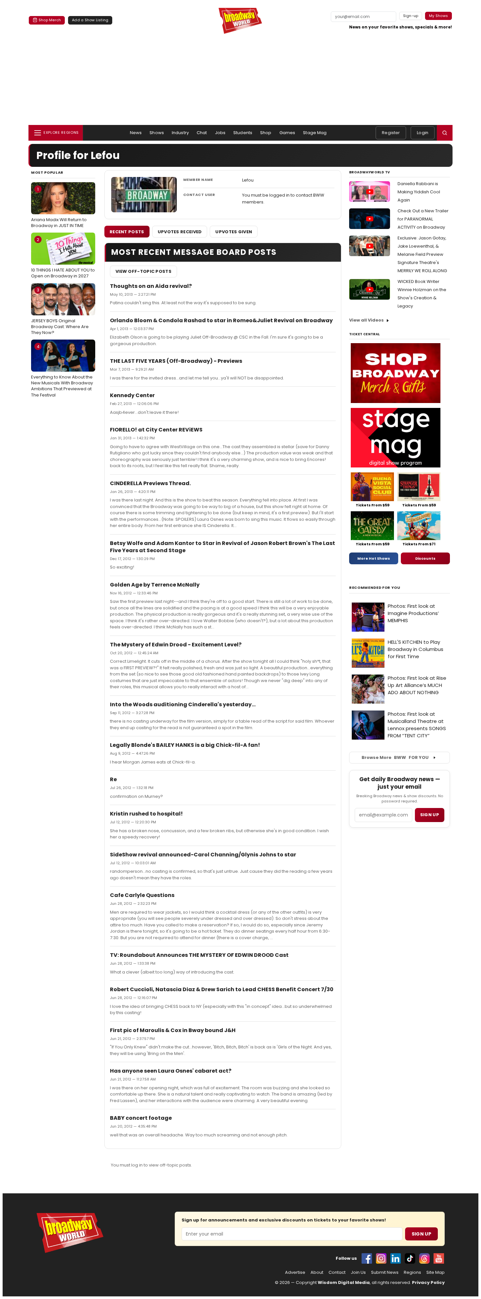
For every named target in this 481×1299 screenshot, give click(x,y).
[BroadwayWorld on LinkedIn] (395, 1258)
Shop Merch (50, 20)
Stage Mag (315, 133)
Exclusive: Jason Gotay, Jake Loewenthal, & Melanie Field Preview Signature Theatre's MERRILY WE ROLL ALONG (422, 254)
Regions (412, 1272)
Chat (202, 133)
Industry (180, 133)
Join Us (358, 1272)
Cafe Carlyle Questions (142, 895)
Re (113, 779)
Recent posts (127, 232)
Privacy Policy (428, 1282)
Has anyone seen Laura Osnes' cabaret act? (170, 1071)
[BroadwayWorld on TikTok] (410, 1258)
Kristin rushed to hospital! (146, 813)
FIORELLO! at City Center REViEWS (156, 429)
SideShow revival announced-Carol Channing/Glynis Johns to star (203, 854)
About (317, 1272)
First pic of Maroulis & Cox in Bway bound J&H (173, 1030)
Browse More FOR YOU (395, 757)
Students (242, 133)
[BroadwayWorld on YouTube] (439, 1258)
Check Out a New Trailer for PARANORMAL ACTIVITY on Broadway (423, 219)
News (136, 133)
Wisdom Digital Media (344, 1282)
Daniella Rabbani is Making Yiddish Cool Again (419, 192)
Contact (337, 1272)
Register (391, 133)
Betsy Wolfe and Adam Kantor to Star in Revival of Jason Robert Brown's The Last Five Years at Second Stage (222, 546)
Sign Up (421, 1234)
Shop (266, 133)
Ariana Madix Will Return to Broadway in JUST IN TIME (59, 207)
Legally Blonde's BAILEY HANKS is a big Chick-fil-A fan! (185, 745)
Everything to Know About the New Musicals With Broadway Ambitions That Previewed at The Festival (62, 370)
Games (287, 133)
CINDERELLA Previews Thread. (150, 483)
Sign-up (411, 15)
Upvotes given (233, 232)
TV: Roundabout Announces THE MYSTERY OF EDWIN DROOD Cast (199, 955)
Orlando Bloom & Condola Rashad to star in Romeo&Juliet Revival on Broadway (221, 320)
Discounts (425, 558)
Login (422, 133)
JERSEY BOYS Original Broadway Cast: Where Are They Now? (60, 311)
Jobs (220, 133)
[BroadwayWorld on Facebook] (367, 1258)
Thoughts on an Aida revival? (151, 286)
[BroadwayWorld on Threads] (424, 1258)
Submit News (385, 1272)
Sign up (429, 815)
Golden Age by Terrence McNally (155, 584)
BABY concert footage (141, 1118)
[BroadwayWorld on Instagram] (381, 1258)
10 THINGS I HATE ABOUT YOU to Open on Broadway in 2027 (63, 258)
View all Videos (366, 320)
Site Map (435, 1272)
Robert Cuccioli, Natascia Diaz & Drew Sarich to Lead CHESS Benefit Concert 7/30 (221, 989)
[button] (445, 133)
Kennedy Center (132, 395)
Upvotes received (180, 232)
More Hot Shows (373, 558)
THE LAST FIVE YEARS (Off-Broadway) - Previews (176, 361)
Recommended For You (375, 587)
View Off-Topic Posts (143, 271)
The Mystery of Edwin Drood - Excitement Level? (175, 644)
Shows (157, 133)
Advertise (295, 1272)
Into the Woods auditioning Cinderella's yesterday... (183, 704)
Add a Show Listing (90, 20)
